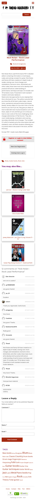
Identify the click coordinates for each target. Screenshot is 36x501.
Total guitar (14, 480)
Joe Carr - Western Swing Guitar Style (18, 190)
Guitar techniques (11, 469)
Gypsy (31, 469)
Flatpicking (7, 462)
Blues (7, 161)
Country (19, 456)
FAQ (19, 489)
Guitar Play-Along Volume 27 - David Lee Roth (18, 263)
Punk (4, 477)
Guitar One (24, 466)
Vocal (21, 480)
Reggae (15, 477)
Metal (13, 472)
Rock (19, 161)
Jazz (5, 472)
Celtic (7, 456)
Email (4, 431)
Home (8, 489)
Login (4, 3)
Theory (6, 479)
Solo (23, 161)
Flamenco (24, 459)
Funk (17, 462)
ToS (23, 489)
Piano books (22, 472)
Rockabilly (25, 477)
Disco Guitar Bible (18, 214)
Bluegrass (18, 453)
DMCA (28, 489)
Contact (13, 489)
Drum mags (7, 459)
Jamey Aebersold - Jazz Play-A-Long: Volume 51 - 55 (18, 238)
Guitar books (13, 161)
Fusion (22, 462)
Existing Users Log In (18, 153)
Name (4, 425)
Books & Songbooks (19, 64)
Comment (6, 407)
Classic (12, 456)
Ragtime (10, 477)
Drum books (28, 456)
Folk (13, 462)
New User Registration (18, 146)
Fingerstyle (16, 459)
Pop (29, 473)
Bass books (7, 453)
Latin (9, 473)
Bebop (13, 453)
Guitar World (24, 469)
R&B (6, 477)
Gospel (26, 462)
